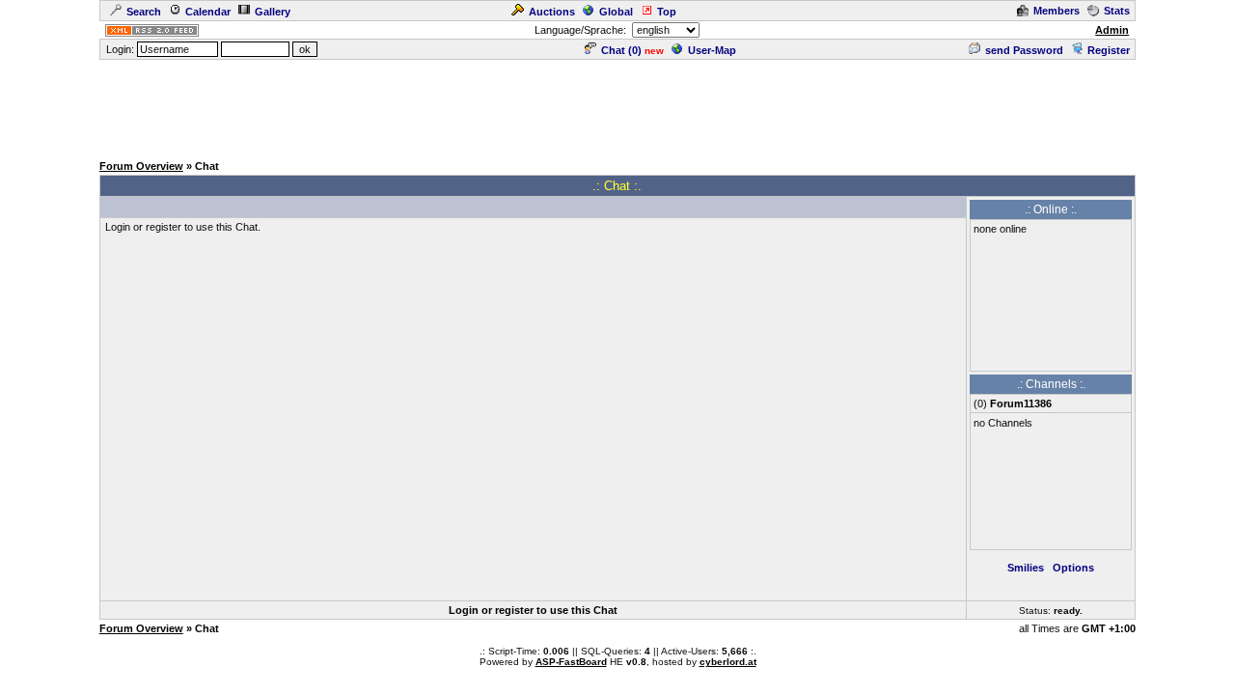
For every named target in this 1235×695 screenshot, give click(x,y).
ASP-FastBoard (571, 661)
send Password (1024, 50)
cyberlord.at (728, 661)
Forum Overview (141, 166)
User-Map (712, 50)
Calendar (208, 11)
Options (1073, 567)
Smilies (1025, 567)
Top (666, 11)
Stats (1117, 10)
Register (1108, 50)
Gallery (272, 11)
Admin (1112, 30)
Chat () (621, 50)
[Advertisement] (617, 105)
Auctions (552, 11)
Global (616, 11)
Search (143, 11)
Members (1056, 10)
